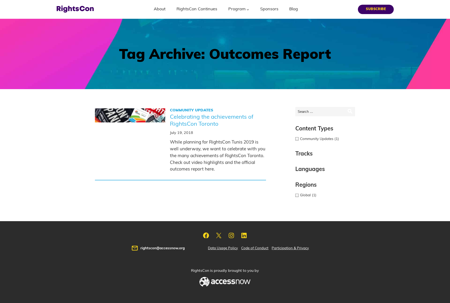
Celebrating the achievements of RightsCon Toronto (211, 120)
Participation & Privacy (290, 248)
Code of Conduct (254, 248)
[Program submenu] (248, 9)
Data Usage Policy (223, 248)
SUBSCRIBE (376, 9)
